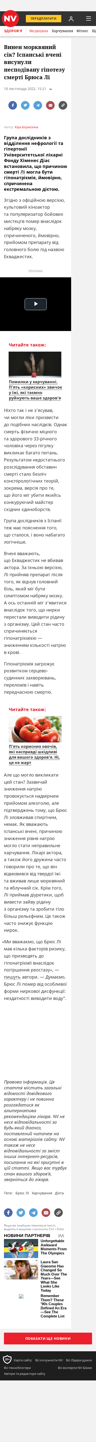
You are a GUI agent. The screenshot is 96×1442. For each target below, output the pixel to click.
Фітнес (82, 30)
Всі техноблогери (17, 1367)
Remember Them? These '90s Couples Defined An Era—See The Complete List (53, 1306)
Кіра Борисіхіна (26, 127)
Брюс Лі (22, 1193)
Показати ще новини (48, 1338)
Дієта (59, 1193)
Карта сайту (23, 1360)
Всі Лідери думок (79, 1360)
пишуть (12, 977)
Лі (22, 172)
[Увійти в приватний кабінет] (71, 19)
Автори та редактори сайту (24, 1373)
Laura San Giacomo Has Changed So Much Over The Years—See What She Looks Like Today (54, 1276)
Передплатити (43, 18)
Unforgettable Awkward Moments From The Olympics (54, 1247)
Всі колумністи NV (49, 1360)
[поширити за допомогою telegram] (37, 105)
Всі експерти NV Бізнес (75, 1367)
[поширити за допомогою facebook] (12, 105)
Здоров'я (13, 30)
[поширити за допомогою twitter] (25, 105)
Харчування (62, 30)
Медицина (38, 30)
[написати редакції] (50, 105)
